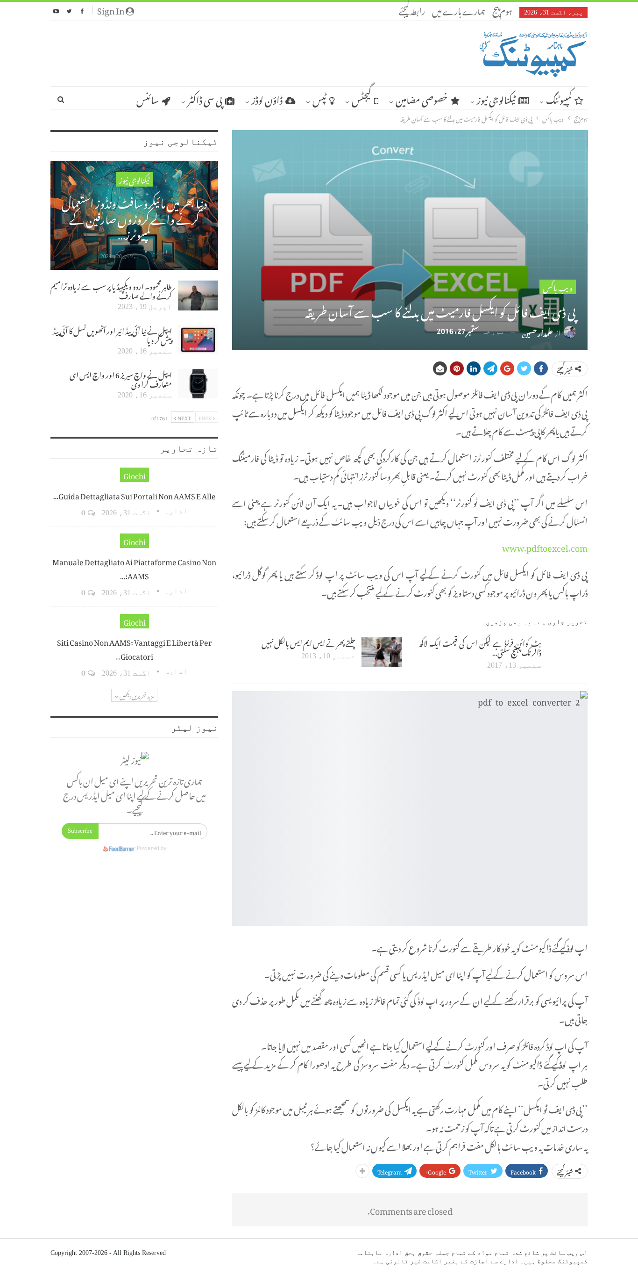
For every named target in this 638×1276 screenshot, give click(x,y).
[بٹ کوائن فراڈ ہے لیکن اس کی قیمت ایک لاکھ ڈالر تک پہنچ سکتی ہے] (567, 652)
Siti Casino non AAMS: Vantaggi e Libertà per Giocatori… (134, 648)
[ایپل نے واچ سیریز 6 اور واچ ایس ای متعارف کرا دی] (198, 384)
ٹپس (319, 98)
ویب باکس (558, 287)
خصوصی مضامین (422, 98)
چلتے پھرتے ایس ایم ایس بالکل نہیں (308, 642)
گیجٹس (361, 98)
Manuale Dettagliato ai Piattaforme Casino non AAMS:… (134, 567)
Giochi (134, 475)
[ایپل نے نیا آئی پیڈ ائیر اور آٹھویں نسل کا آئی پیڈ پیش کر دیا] (198, 340)
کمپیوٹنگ (559, 98)
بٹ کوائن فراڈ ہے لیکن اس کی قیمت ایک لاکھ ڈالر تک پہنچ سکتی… (479, 647)
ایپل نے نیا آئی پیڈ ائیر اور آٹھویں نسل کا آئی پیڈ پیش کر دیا (112, 334)
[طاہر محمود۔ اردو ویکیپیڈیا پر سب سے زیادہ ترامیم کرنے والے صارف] (198, 295)
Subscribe (80, 830)
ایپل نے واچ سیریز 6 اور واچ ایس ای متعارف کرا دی (121, 378)
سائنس (147, 98)
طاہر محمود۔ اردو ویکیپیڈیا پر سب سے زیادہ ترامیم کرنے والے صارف (111, 290)
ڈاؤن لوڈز (267, 98)
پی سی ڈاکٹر (205, 98)
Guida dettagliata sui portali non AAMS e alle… (134, 494)
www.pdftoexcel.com (545, 546)
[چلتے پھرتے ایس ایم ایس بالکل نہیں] (382, 652)
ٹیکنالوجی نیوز (496, 98)
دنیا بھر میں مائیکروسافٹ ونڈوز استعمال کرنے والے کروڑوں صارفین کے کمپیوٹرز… (134, 216)
